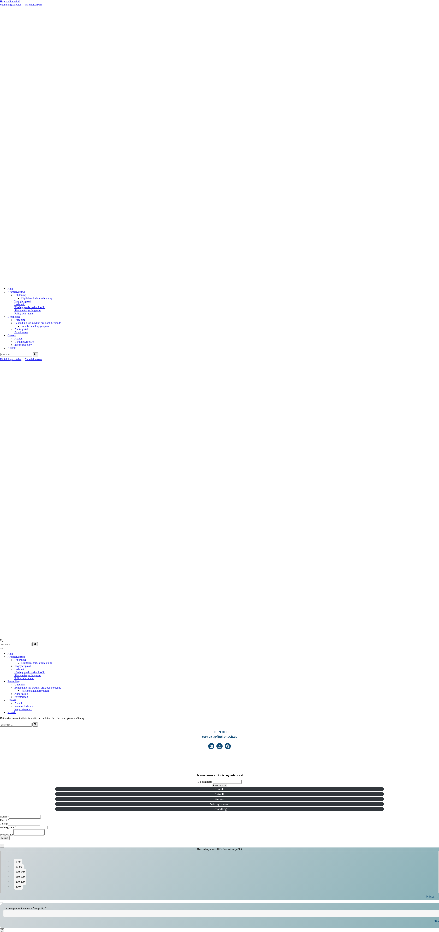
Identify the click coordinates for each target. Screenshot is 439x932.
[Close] (1, 902)
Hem (10, 288)
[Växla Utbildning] (437, 660)
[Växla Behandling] (437, 681)
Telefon (4, 823)
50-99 (19, 866)
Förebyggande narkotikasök (29, 307)
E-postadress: (205, 781)
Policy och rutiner (24, 313)
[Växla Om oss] (437, 700)
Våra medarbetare (24, 341)
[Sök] (35, 354)
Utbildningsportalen (10, 4)
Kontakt (12, 347)
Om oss (219, 799)
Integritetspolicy (23, 344)
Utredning (19, 319)
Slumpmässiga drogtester (27, 310)
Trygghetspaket (22, 301)
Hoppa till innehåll (10, 1)
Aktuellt (18, 338)
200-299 (20, 881)
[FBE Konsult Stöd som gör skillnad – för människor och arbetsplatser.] (219, 282)
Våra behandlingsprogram (35, 326)
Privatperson (21, 332)
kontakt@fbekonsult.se (219, 736)
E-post (4, 820)
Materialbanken (33, 4)
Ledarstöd (19, 304)
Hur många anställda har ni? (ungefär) (24, 908)
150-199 (20, 876)
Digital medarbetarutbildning (36, 298)
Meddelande (6, 834)
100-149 (20, 871)
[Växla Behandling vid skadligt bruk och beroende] (437, 687)
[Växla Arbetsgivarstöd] (437, 656)
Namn (4, 816)
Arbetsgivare (8, 827)
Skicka (4, 838)
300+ (18, 886)
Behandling (219, 809)
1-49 (18, 861)
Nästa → (432, 896)
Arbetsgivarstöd (219, 804)
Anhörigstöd (21, 329)
